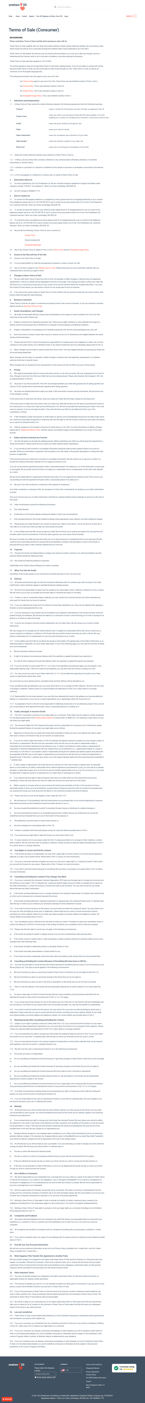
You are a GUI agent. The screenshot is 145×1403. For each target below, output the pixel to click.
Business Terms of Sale (33, 306)
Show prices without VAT (46, 1377)
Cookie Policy (28, 91)
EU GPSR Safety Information (96, 1378)
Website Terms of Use (47, 268)
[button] (131, 16)
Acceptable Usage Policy (32, 96)
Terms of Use (28, 81)
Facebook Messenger (33, 245)
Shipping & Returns (92, 1368)
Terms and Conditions (94, 1364)
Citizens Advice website (44, 718)
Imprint (88, 1381)
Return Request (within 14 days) (95, 1386)
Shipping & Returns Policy (30, 430)
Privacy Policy (28, 86)
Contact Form (30, 235)
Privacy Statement (92, 1372)
